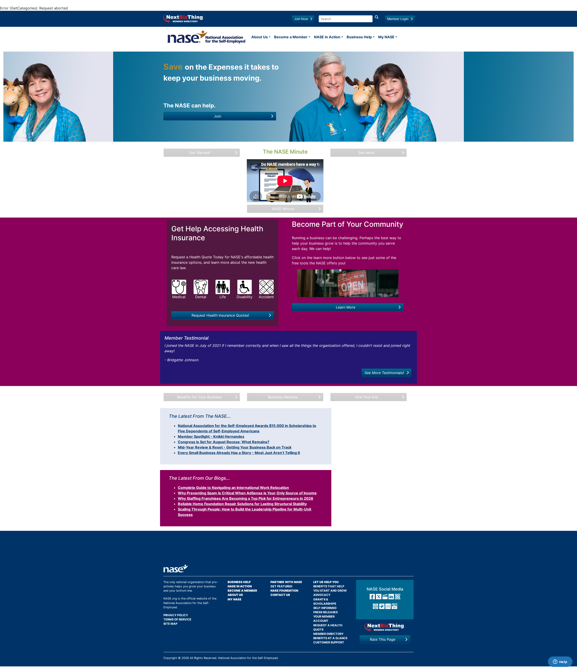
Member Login (397, 19)
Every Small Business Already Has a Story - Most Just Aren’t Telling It (239, 452)
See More (366, 152)
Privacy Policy (175, 615)
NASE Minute (283, 209)
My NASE (386, 37)
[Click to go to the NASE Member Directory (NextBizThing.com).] (384, 627)
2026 (185, 658)
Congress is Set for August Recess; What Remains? (223, 442)
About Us (259, 37)
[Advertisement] (288, 550)
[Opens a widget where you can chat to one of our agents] (560, 662)
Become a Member (291, 37)
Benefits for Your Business (199, 397)
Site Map (170, 623)
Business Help (359, 37)
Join (217, 116)
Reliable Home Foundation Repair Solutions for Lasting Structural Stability (242, 504)
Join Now (301, 19)
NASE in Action (327, 37)
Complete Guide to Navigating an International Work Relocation (233, 487)
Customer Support (328, 642)
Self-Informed (325, 608)
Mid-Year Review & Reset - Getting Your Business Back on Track (234, 447)
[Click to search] (377, 19)
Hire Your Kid (366, 397)
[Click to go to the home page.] (206, 37)
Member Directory (328, 634)
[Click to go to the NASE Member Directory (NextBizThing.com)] (183, 18)
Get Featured (281, 586)
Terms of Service (177, 619)
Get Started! (199, 152)
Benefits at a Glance (330, 638)
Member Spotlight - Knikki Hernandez (211, 436)
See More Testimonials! (384, 372)
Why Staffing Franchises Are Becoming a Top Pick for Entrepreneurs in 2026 (245, 498)
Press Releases (325, 612)
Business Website (283, 397)
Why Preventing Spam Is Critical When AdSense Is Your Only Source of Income (247, 493)
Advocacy (321, 595)
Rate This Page (382, 639)
